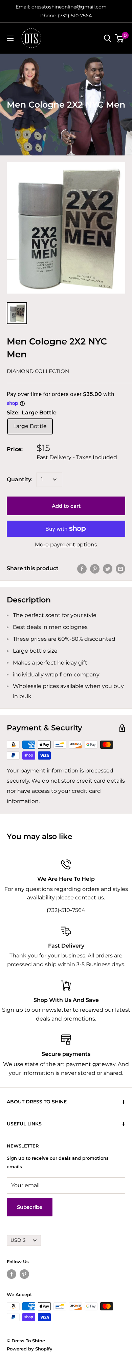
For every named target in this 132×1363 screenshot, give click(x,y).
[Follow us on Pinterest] (24, 1274)
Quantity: (19, 479)
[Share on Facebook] (82, 568)
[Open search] (107, 38)
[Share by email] (120, 568)
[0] (119, 38)
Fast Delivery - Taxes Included (77, 457)
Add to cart (66, 506)
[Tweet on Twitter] (107, 568)
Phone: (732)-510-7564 (66, 16)
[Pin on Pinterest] (95, 568)
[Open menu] (10, 38)
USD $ (18, 1240)
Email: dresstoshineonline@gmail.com (61, 7)
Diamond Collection (38, 371)
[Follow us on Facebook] (11, 1274)
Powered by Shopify (29, 1348)
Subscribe (29, 1207)
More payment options (66, 544)
